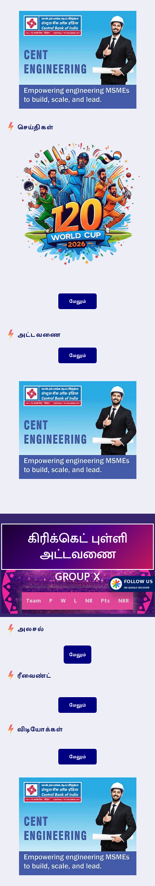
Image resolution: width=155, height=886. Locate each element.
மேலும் (77, 301)
